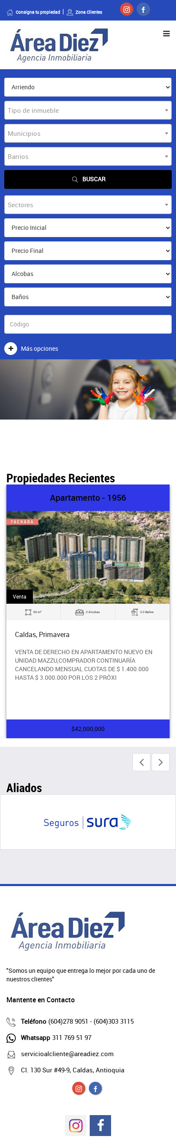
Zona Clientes (89, 12)
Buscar (94, 179)
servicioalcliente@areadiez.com (67, 1053)
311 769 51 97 (56, 1037)
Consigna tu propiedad (38, 12)
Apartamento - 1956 (88, 497)
